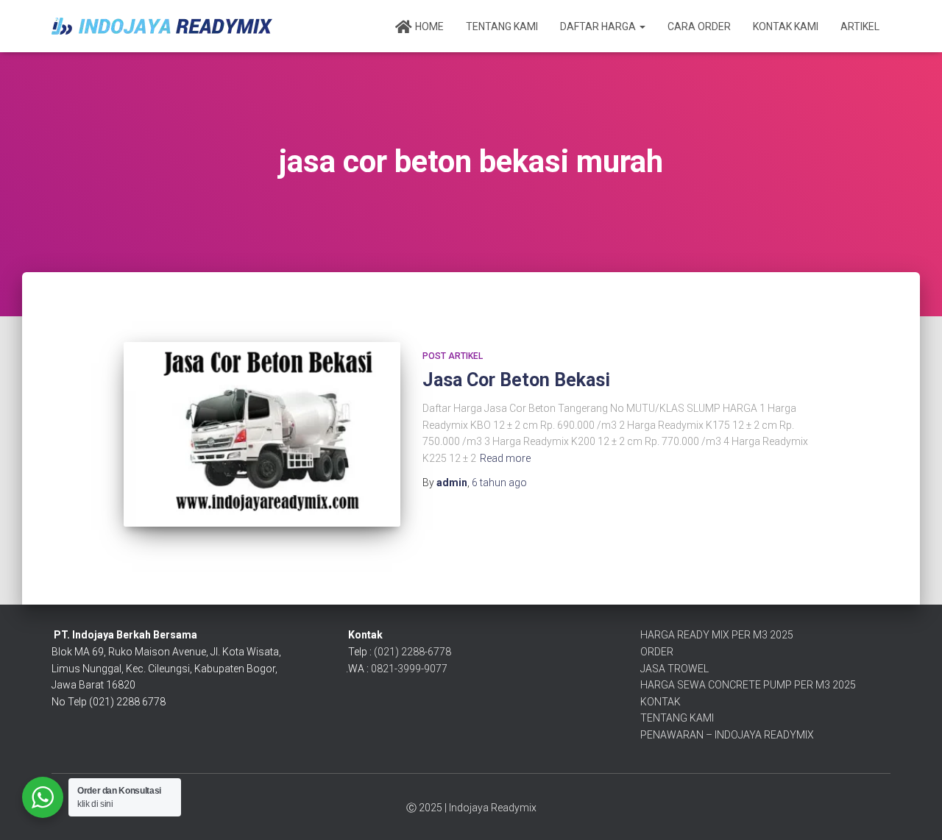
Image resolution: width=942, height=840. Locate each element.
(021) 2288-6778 (412, 652)
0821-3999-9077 (409, 669)
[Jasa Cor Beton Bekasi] (262, 434)
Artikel (859, 26)
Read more (505, 458)
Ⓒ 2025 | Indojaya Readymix (471, 808)
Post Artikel (452, 356)
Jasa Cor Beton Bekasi (516, 380)
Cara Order (699, 26)
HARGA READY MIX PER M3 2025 (716, 635)
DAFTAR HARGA (599, 26)
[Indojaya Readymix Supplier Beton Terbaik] (161, 26)
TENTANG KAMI (677, 718)
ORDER (656, 652)
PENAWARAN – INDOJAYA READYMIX (727, 735)
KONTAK (660, 702)
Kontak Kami (785, 26)
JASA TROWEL (674, 669)
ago (499, 482)
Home (429, 26)
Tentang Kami (502, 26)
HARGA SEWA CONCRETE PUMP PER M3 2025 (748, 685)
